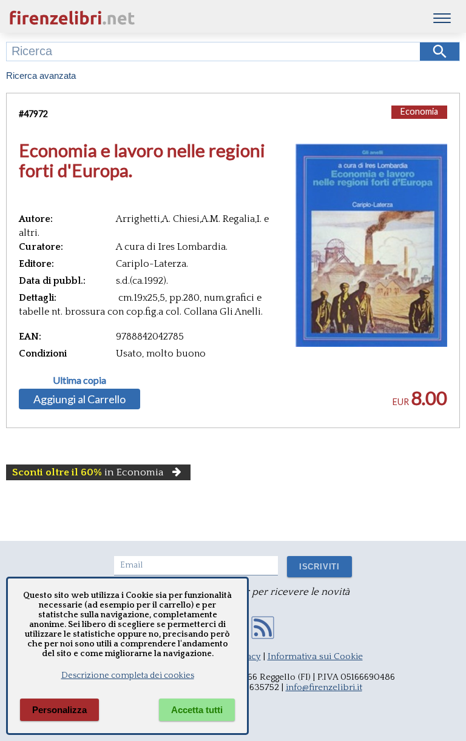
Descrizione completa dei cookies (127, 675)
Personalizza (59, 710)
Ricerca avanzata (41, 75)
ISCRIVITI (319, 566)
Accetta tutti (197, 710)
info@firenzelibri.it (324, 687)
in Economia (88, 472)
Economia (419, 111)
